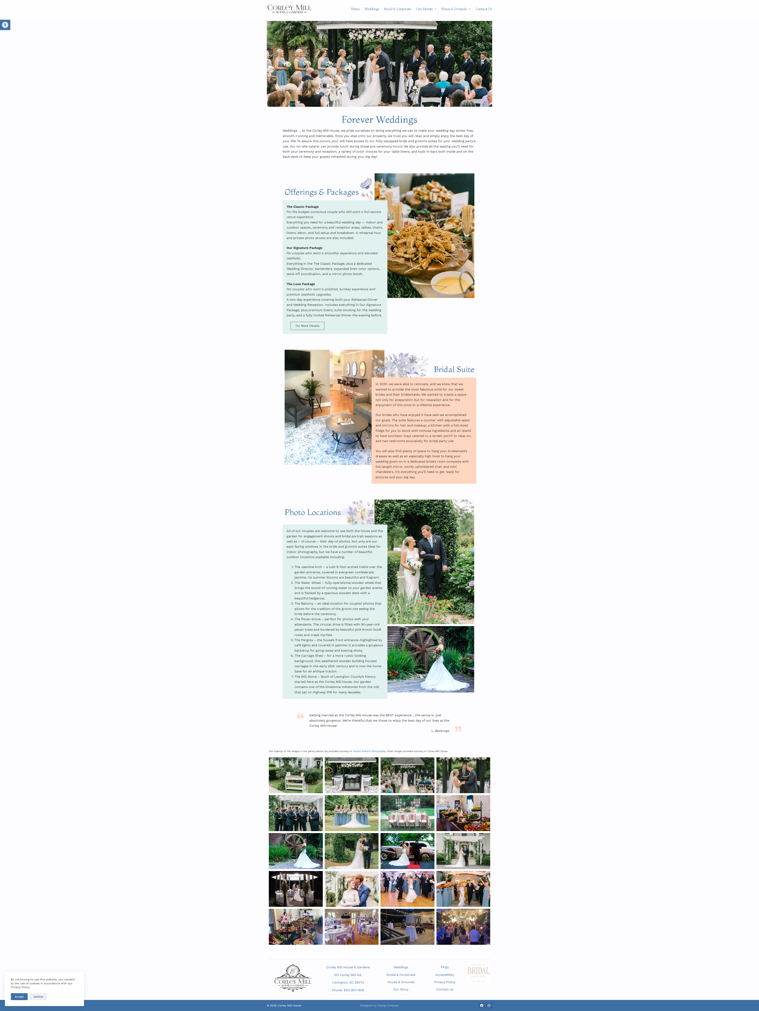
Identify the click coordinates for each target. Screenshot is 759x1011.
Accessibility (444, 975)
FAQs (445, 967)
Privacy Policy (444, 982)
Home (355, 9)
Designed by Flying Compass (379, 1005)
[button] (5, 25)
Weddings (372, 9)
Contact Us (484, 9)
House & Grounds (454, 9)
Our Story (400, 989)
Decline (38, 996)
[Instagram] (489, 1005)
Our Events (424, 9)
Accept (19, 996)
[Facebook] (482, 1005)
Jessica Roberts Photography (369, 751)
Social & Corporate (397, 9)
